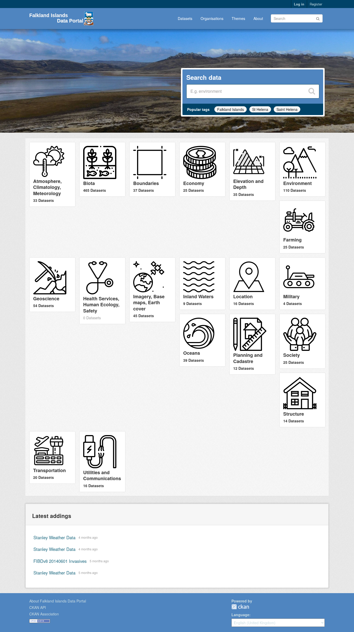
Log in (299, 4)
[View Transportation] (52, 457)
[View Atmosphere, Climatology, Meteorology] (52, 174)
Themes (238, 18)
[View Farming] (302, 227)
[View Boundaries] (152, 169)
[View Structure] (302, 400)
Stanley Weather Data (54, 537)
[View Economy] (202, 169)
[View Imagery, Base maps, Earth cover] (152, 289)
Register (316, 4)
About (258, 18)
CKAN (240, 606)
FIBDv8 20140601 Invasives (60, 561)
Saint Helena (287, 109)
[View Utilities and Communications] (102, 461)
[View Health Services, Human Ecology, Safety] (102, 290)
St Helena (260, 109)
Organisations (212, 18)
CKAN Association (44, 613)
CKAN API (37, 607)
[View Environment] (302, 169)
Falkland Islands (230, 109)
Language (240, 614)
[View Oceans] (202, 340)
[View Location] (252, 283)
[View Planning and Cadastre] (252, 344)
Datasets (185, 18)
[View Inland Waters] (202, 283)
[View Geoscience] (52, 284)
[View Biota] (102, 169)
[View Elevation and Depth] (252, 171)
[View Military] (302, 283)
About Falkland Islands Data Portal (57, 600)
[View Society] (302, 341)
